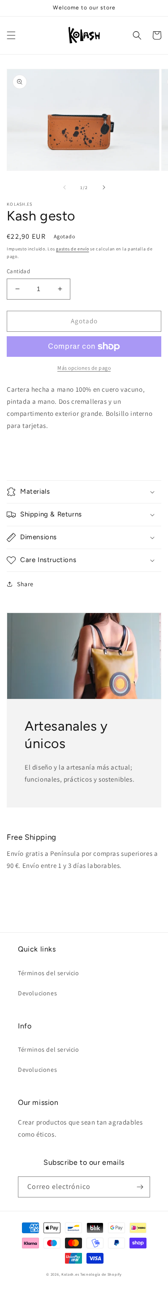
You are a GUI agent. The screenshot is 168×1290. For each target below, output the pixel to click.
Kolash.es (70, 1274)
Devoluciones (37, 993)
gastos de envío (72, 249)
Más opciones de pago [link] (84, 367)
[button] (11, 35)
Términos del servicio (48, 973)
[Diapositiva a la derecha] (104, 187)
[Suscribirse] (140, 1186)
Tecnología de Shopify (101, 1274)
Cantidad (18, 271)
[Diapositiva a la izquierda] (64, 187)
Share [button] (25, 584)
